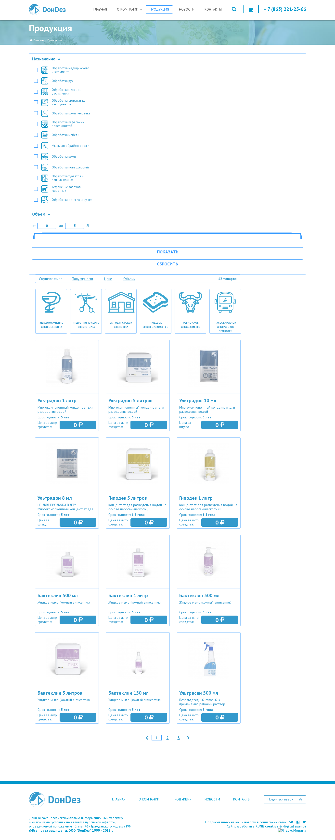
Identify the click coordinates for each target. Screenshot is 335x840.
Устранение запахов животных (66, 189)
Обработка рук (62, 81)
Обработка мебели (65, 135)
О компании (127, 9)
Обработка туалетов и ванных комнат (68, 178)
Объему (129, 278)
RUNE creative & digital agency (281, 826)
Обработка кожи (64, 156)
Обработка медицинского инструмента (70, 70)
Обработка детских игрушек (72, 200)
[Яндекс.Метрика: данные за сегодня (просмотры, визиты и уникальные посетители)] (292, 830)
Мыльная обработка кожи (70, 146)
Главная (100, 9)
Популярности (82, 278)
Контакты (213, 9)
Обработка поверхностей (70, 167)
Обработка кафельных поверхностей (68, 124)
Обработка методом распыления (66, 92)
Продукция (159, 9)
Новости (186, 9)
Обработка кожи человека (71, 113)
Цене (108, 278)
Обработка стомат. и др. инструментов (69, 102)
